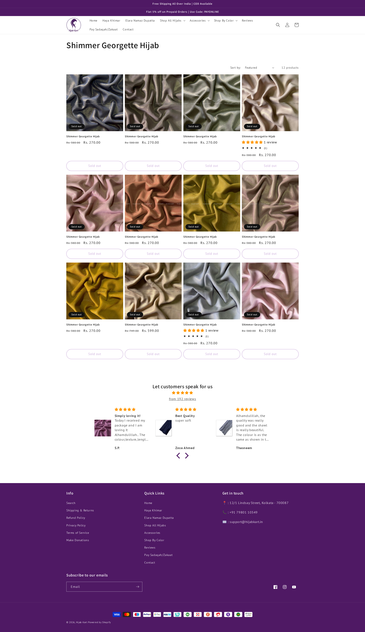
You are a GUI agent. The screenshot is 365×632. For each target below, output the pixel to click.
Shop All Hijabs (155, 525)
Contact (149, 562)
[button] (172, 20)
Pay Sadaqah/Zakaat (158, 555)
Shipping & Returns (80, 510)
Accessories (152, 533)
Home (148, 503)
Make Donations (77, 540)
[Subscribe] (137, 587)
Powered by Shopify (99, 622)
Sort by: (235, 67)
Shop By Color (154, 540)
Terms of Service (77, 533)
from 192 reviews (182, 399)
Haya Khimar (153, 510)
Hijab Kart (81, 622)
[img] (182, 393)
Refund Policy (75, 518)
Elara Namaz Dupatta (159, 518)
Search (71, 503)
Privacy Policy (76, 525)
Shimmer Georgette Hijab (83, 136)
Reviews (149, 547)
